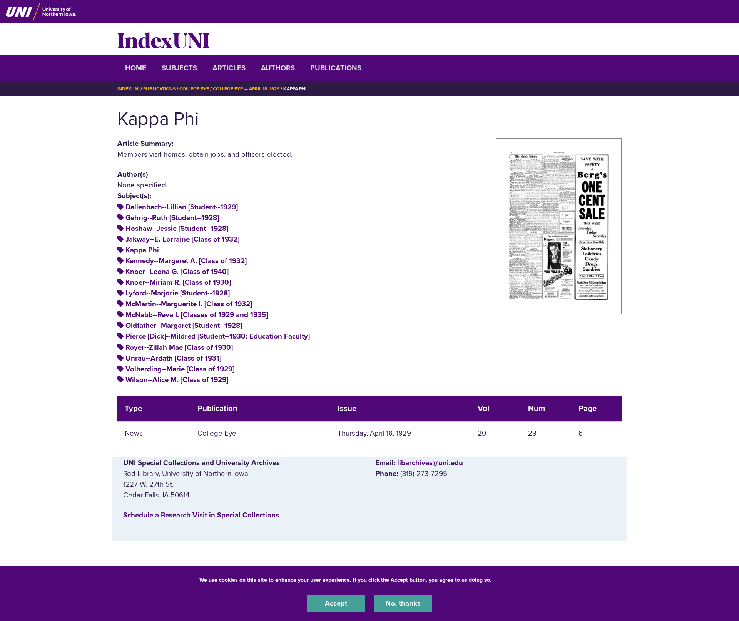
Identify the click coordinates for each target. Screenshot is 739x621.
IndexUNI (163, 39)
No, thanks (403, 603)
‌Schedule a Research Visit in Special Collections (201, 515)
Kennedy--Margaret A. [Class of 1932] (186, 261)
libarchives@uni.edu (430, 463)
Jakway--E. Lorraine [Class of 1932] (182, 239)
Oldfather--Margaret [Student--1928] (183, 325)
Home (135, 68)
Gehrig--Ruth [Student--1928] (172, 218)
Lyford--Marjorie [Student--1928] (177, 293)
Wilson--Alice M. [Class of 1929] (176, 380)
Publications (335, 68)
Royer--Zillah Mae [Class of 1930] (179, 347)
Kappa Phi (142, 250)
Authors (278, 68)
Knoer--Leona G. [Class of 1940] (177, 271)
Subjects (179, 68)
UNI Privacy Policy (517, 580)
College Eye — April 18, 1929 (246, 89)
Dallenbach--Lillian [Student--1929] (181, 207)
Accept (336, 603)
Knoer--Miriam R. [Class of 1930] (178, 282)
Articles (229, 68)
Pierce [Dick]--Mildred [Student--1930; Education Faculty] (217, 336)
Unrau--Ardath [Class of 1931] (173, 358)
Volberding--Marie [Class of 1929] (179, 369)
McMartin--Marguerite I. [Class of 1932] (188, 304)
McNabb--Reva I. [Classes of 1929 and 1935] (196, 314)
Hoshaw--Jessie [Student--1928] (176, 228)
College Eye (194, 89)
